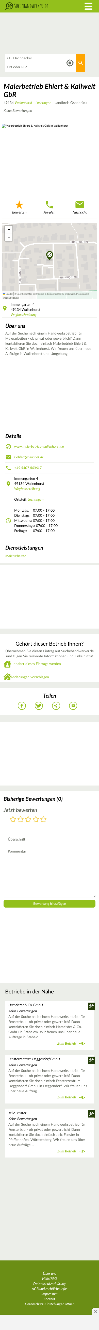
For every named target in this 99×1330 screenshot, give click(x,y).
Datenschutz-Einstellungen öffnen (49, 1304)
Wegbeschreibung (24, 315)
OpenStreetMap (11, 297)
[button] (49, 256)
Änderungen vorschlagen (29, 677)
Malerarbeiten (15, 556)
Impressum (49, 1294)
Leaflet (8, 293)
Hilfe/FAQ (49, 1279)
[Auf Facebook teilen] (21, 705)
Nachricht (80, 212)
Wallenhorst (23, 103)
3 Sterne (28, 819)
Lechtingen (43, 103)
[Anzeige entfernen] (95, 1311)
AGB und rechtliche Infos (50, 1289)
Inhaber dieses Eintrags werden (36, 664)
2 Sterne (20, 819)
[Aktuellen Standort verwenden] (69, 63)
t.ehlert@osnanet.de (29, 457)
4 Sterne (36, 819)
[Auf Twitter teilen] (38, 705)
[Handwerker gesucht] (37, 6)
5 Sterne (43, 819)
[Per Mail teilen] (73, 705)
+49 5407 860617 (28, 468)
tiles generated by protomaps (61, 293)
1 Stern (13, 819)
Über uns (49, 1273)
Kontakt (49, 1299)
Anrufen (49, 212)
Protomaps (81, 293)
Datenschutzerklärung (49, 1284)
